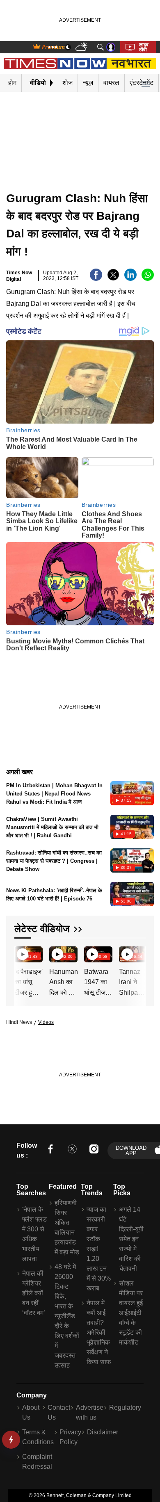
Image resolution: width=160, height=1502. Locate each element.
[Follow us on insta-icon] (94, 1150)
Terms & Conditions (38, 1437)
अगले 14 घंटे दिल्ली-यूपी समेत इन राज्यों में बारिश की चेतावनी (131, 1239)
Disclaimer (102, 1432)
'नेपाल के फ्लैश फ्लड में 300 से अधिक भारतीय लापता (34, 1234)
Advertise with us (89, 1412)
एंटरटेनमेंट (141, 82)
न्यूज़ (88, 82)
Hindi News (19, 1022)
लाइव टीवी (144, 47)
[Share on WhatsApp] (148, 278)
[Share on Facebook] (96, 278)
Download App (131, 1150)
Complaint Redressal (37, 1461)
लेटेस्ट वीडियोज (42, 928)
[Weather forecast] (82, 47)
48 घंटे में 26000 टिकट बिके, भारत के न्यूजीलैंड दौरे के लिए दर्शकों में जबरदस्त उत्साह (67, 1316)
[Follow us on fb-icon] (50, 1150)
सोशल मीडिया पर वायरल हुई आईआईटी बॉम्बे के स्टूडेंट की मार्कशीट (131, 1313)
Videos (46, 1022)
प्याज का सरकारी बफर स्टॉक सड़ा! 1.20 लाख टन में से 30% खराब (99, 1249)
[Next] (137, 955)
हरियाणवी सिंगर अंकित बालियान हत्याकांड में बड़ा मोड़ (67, 1227)
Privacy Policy (70, 1437)
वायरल (111, 82)
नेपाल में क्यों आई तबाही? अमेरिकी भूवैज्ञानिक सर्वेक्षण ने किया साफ (99, 1332)
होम (12, 82)
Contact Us (59, 1412)
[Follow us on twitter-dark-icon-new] (72, 1150)
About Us (30, 1412)
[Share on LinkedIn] (130, 278)
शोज (67, 82)
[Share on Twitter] (113, 278)
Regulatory (125, 1407)
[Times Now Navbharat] (80, 63)
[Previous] (21, 955)
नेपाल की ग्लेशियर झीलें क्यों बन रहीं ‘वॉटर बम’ (33, 1293)
